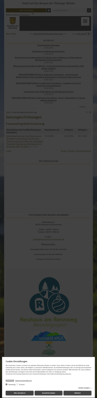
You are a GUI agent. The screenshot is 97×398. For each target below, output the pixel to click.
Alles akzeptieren (19, 393)
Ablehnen (77, 393)
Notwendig (12, 384)
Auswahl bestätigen (48, 393)
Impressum (10, 381)
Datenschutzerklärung (23, 381)
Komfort (22, 384)
